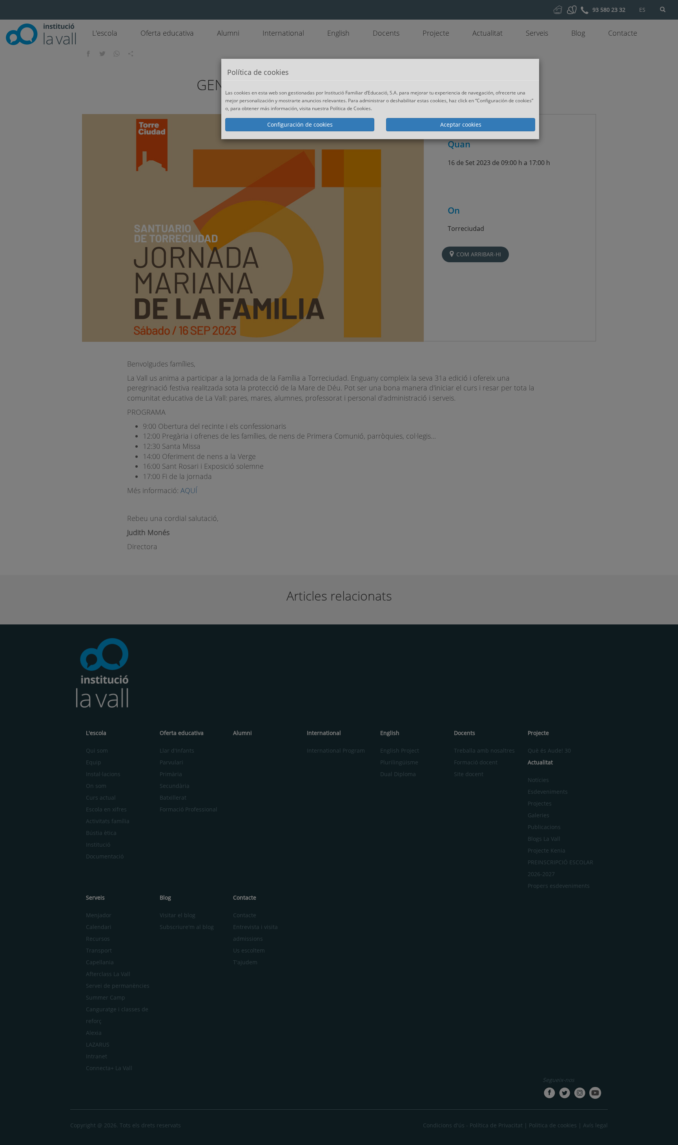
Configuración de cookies (300, 124)
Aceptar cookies (460, 124)
